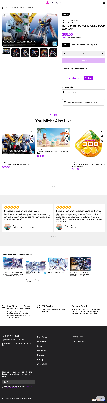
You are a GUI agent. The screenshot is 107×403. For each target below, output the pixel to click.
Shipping (64, 37)
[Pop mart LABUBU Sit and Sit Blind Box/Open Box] (53, 137)
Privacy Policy (29, 386)
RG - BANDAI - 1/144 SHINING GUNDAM (16, 164)
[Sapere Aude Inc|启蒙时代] (53, 2)
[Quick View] (32, 141)
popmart (40, 149)
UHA (73, 162)
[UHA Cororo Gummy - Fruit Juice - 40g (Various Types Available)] (88, 144)
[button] (94, 78)
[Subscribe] (32, 382)
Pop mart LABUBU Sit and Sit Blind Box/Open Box (52, 152)
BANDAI (70, 22)
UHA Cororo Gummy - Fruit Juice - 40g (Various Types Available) (88, 165)
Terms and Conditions (11, 388)
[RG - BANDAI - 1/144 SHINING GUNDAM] (18, 144)
